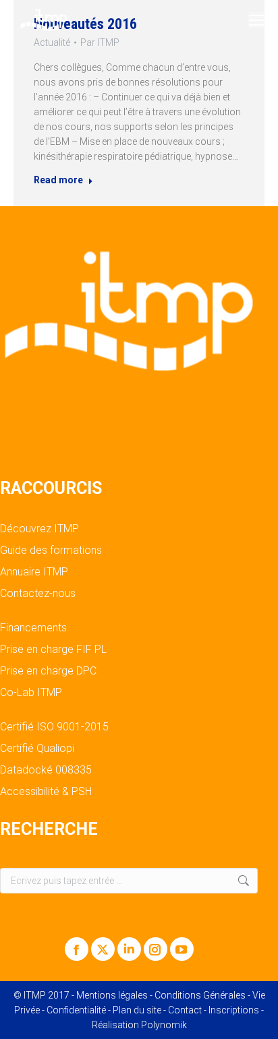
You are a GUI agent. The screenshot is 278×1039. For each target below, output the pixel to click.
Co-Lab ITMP (31, 692)
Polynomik (164, 1024)
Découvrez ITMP (39, 529)
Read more (58, 180)
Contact (185, 1010)
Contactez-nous (38, 593)
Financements (33, 628)
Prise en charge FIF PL (53, 649)
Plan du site (137, 1010)
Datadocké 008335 (46, 770)
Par (99, 42)
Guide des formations (51, 550)
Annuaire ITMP (34, 572)
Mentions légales (112, 995)
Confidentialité (76, 1010)
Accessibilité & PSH (46, 791)
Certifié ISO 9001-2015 (54, 727)
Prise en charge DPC (48, 671)
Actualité (52, 42)
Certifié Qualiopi (37, 748)
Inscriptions (233, 1010)
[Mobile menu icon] (256, 20)
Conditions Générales (200, 995)
